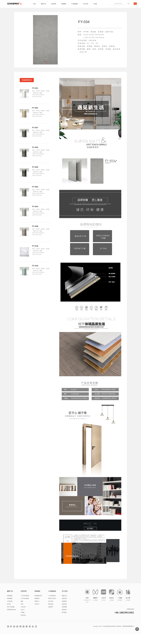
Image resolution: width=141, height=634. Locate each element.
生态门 (22, 609)
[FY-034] (45, 39)
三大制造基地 (52, 595)
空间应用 (53, 4)
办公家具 (23, 607)
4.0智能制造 (74, 4)
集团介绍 (64, 595)
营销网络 (63, 4)
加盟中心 (36, 601)
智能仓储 (50, 604)
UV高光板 (9, 601)
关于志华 (85, 4)
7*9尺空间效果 (25, 595)
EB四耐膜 (9, 598)
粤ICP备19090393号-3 (128, 626)
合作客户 (36, 604)
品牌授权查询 (38, 595)
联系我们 (64, 609)
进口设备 (50, 601)
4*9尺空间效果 (25, 598)
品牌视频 (64, 607)
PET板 (9, 604)
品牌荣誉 (64, 601)
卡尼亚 (95, 4)
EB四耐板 (9, 595)
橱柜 (22, 601)
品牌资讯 (64, 604)
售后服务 (64, 612)
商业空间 (23, 615)
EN (135, 3)
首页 (34, 4)
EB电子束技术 (52, 598)
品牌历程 (64, 598)
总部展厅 (50, 607)
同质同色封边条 (11, 609)
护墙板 (22, 612)
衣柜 (22, 604)
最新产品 (43, 4)
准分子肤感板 (10, 607)
